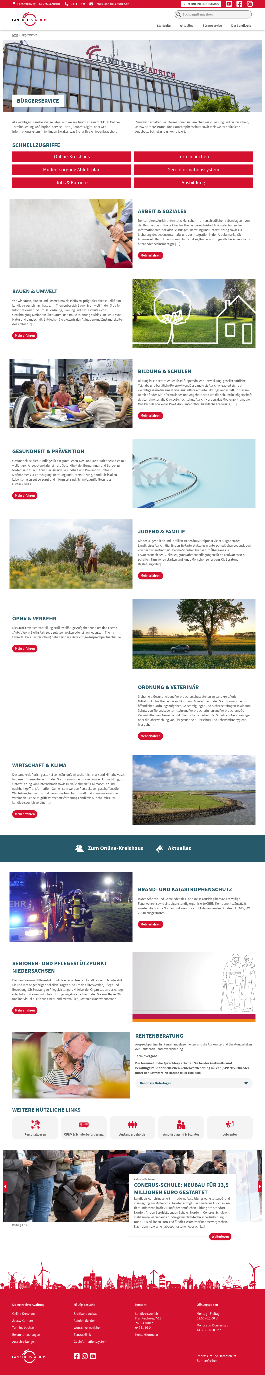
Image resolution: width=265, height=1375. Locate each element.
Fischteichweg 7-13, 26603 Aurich (38, 4)
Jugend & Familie (161, 531)
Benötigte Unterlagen (155, 1083)
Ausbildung (193, 182)
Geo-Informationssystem (193, 169)
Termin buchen (193, 156)
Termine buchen (23, 1327)
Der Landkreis (241, 25)
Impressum (204, 1356)
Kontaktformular (146, 1334)
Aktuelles (186, 25)
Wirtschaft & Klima (39, 765)
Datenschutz (227, 1356)
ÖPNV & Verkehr (34, 618)
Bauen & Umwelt (34, 291)
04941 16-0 (78, 4)
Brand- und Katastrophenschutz (185, 889)
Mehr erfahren (150, 255)
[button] (5, 1186)
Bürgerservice (212, 25)
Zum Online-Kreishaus (201, 4)
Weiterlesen (221, 1237)
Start (15, 35)
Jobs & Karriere (72, 182)
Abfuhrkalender (84, 1320)
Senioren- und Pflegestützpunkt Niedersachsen (59, 967)
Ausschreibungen (24, 1341)
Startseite (164, 25)
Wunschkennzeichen (87, 1327)
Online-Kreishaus (72, 156)
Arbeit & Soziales (162, 211)
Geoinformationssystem (90, 1341)
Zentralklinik (82, 1334)
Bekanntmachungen (26, 1334)
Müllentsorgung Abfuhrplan (71, 169)
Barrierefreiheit (207, 1360)
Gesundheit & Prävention (48, 451)
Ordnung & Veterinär (168, 687)
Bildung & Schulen (164, 371)
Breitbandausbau (86, 1314)
